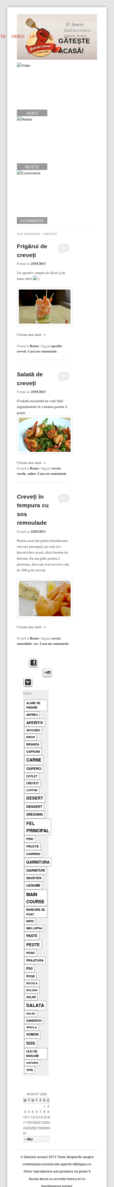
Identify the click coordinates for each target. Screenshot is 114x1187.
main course (35, 897)
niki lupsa (34, 928)
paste (31, 935)
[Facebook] (33, 663)
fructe (32, 846)
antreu (32, 714)
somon (32, 1034)
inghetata (34, 878)
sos (35, 643)
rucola (21, 473)
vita (29, 1070)
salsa (30, 1013)
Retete (34, 346)
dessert (34, 806)
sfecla (31, 1027)
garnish (33, 854)
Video (17, 36)
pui (29, 968)
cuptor (31, 790)
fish (29, 839)
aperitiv (56, 346)
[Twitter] (28, 682)
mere (30, 921)
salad (31, 997)
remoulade (24, 643)
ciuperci (33, 768)
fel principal (37, 827)
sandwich (34, 1020)
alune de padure (33, 705)
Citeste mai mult (31, 334)
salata (31, 473)
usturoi (32, 1063)
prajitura (35, 960)
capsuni (33, 751)
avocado (33, 730)
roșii (30, 976)
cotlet (31, 776)
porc (30, 953)
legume (33, 885)
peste (33, 945)
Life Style (41, 36)
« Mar (28, 1139)
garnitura (38, 862)
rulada (32, 990)
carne (33, 760)
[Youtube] (47, 673)
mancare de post (35, 911)
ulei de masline (32, 1053)
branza (32, 744)
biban (30, 737)
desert (34, 798)
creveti (21, 351)
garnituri (35, 870)
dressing (34, 814)
